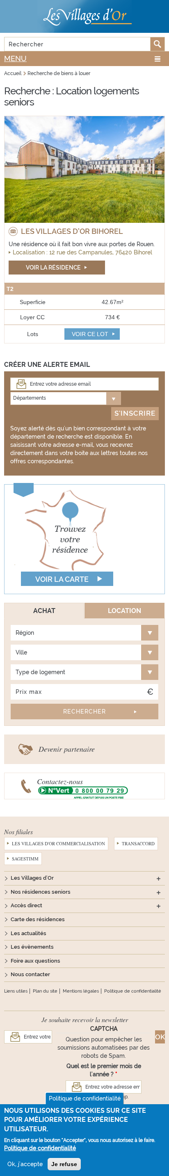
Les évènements (32, 947)
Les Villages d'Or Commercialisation (58, 843)
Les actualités (28, 933)
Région (25, 632)
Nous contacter (30, 974)
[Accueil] (84, 16)
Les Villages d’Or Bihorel (72, 231)
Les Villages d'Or (32, 878)
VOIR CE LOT (90, 334)
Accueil (12, 73)
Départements (29, 398)
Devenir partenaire (67, 749)
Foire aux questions (35, 961)
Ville (21, 652)
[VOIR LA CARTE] (66, 538)
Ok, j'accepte (25, 1164)
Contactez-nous (60, 781)
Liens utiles (15, 991)
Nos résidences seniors (41, 892)
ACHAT (44, 611)
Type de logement (40, 672)
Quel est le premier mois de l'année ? (103, 1070)
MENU (15, 58)
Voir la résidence (53, 267)
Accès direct (26, 905)
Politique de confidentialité (132, 991)
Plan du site (45, 991)
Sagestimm (25, 859)
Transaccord (138, 843)
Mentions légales (81, 991)
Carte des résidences (38, 919)
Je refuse (64, 1164)
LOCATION (124, 611)
